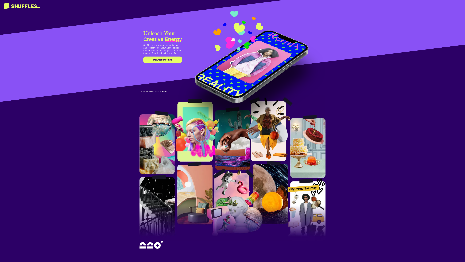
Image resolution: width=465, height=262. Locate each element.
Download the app (162, 60)
